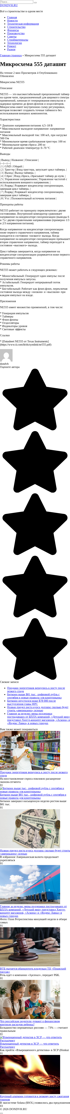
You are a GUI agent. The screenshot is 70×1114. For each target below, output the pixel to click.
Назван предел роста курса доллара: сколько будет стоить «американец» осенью (37, 709)
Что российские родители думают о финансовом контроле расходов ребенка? (30, 1023)
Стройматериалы (17, 39)
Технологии (14, 42)
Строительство (16, 26)
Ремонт (11, 46)
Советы (12, 36)
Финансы (13, 30)
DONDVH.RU (9, 5)
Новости (12, 20)
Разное (11, 49)
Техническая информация (23, 23)
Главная (12, 17)
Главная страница (11, 55)
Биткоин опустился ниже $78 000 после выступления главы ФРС (31, 702)
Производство (16, 33)
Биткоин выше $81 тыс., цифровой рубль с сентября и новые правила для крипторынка (34, 696)
